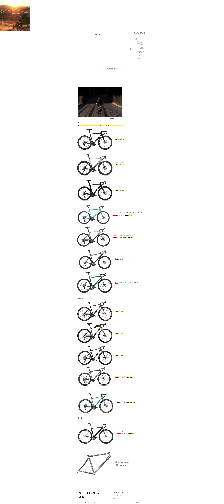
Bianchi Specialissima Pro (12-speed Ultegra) (123, 235)
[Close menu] (135, 39)
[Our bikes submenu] (141, 43)
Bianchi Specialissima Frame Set (120, 212)
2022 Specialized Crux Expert (121, 376)
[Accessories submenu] (143, 51)
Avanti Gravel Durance (121, 401)
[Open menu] (131, 49)
